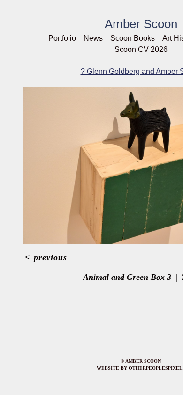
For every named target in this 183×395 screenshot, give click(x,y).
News (93, 38)
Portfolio (62, 38)
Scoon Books (132, 38)
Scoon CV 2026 (141, 49)
